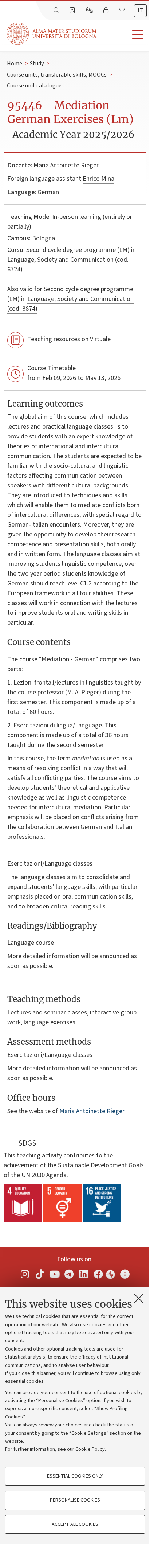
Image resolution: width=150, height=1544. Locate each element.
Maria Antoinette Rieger (66, 165)
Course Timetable (51, 368)
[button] (123, 35)
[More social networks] (125, 1274)
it (140, 11)
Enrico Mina (98, 178)
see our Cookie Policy (81, 1449)
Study (37, 64)
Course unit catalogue (34, 86)
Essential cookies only (75, 1476)
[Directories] (73, 10)
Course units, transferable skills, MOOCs (57, 75)
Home (14, 64)
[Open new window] (25, 1274)
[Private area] (106, 10)
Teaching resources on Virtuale (69, 339)
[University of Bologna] (52, 34)
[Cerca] (57, 10)
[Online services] (90, 10)
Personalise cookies (75, 1500)
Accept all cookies (75, 1524)
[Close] (139, 1298)
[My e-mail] (123, 10)
